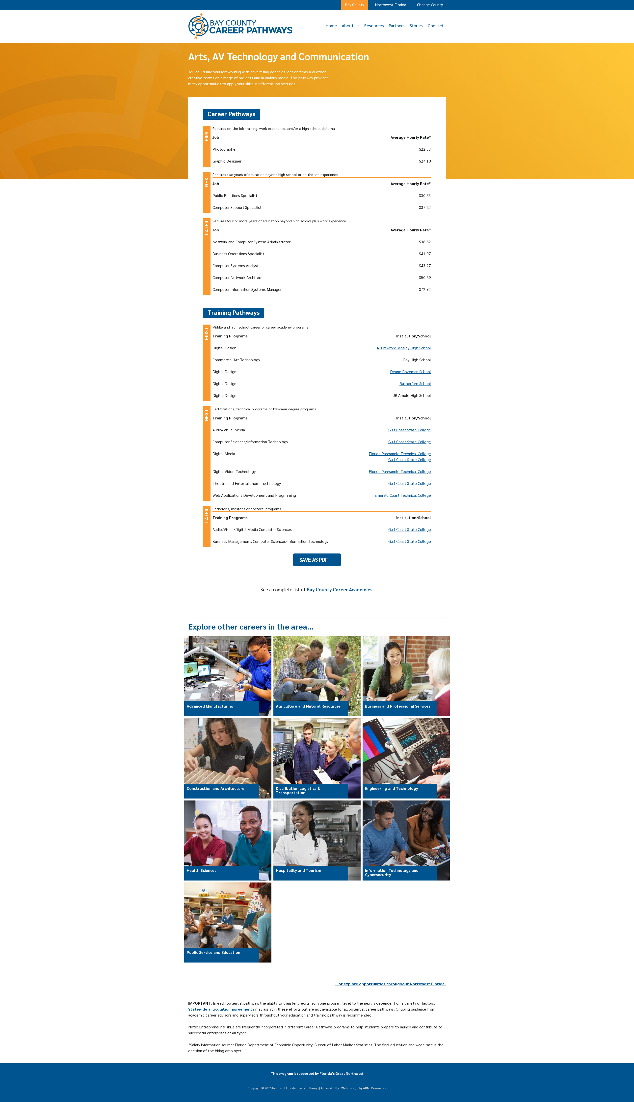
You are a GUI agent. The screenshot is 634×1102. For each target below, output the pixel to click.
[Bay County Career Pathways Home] (240, 38)
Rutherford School (415, 383)
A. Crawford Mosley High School (404, 347)
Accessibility (330, 1088)
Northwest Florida (390, 4)
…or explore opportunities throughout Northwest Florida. (390, 983)
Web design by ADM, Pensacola (363, 1088)
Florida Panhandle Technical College (400, 453)
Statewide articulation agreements (221, 1009)
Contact (436, 25)
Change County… (431, 4)
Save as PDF (313, 559)
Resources (374, 25)
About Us (350, 25)
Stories (416, 25)
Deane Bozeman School (410, 371)
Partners (397, 25)
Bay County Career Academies (339, 589)
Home (331, 25)
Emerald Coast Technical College (402, 495)
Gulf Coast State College (409, 429)
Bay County (354, 4)
